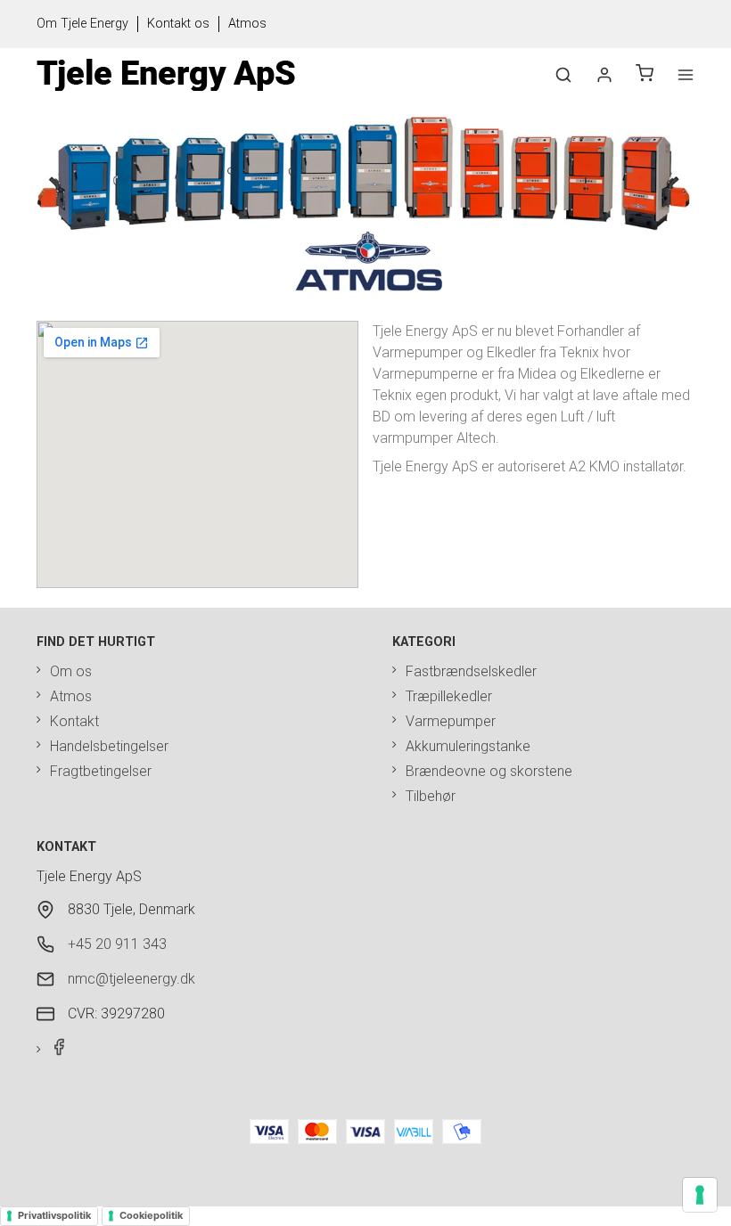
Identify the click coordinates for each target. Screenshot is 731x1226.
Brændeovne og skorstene (489, 771)
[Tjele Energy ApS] (166, 75)
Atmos (247, 23)
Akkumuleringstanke (468, 746)
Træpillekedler (449, 696)
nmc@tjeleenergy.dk (131, 978)
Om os (71, 671)
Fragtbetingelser (101, 771)
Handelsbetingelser (109, 746)
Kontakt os (178, 23)
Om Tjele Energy (82, 23)
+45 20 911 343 (117, 944)
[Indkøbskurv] (644, 75)
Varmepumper (451, 721)
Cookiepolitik (151, 1215)
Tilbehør (431, 796)
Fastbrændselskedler (471, 671)
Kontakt (74, 721)
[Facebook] (52, 1050)
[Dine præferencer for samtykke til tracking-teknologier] (700, 1195)
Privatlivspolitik (54, 1215)
